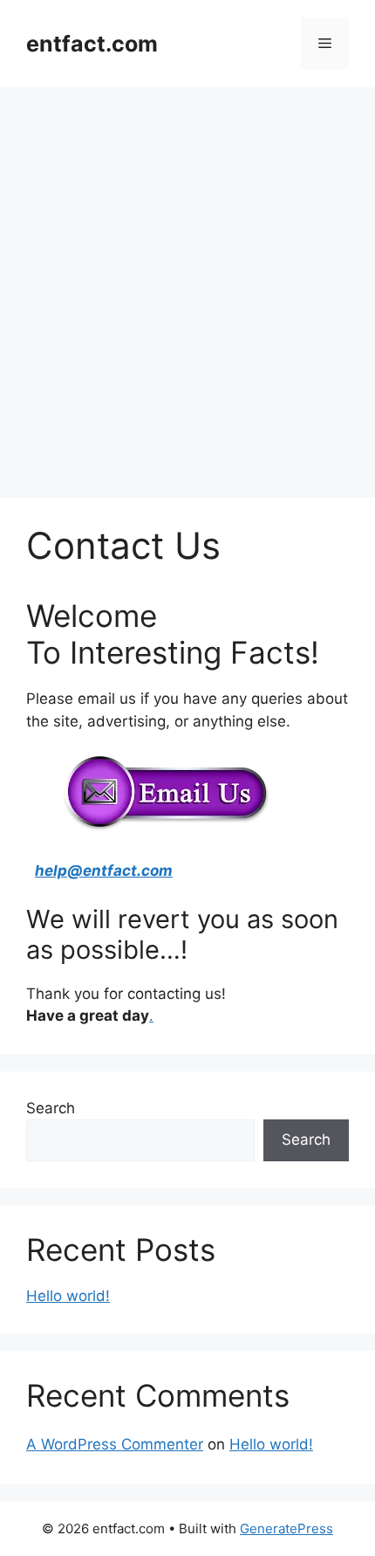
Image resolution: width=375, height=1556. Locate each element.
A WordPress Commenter (114, 1444)
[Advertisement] (187, 284)
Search (50, 1108)
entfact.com (92, 44)
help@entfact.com (104, 870)
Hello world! (68, 1296)
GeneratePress (286, 1528)
